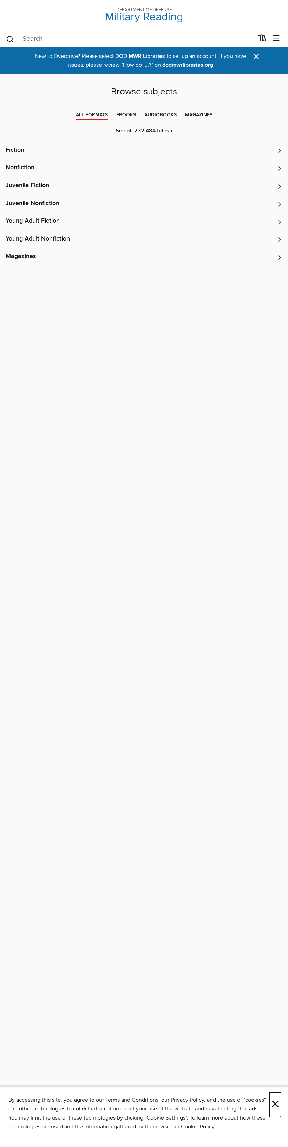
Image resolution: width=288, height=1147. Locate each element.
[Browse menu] (276, 38)
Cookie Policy (197, 1126)
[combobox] (129, 39)
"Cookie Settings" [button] (166, 1117)
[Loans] (261, 39)
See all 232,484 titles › (144, 131)
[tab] (92, 114)
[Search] (10, 38)
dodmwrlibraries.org (187, 65)
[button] (144, 150)
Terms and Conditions (131, 1099)
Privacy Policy (187, 1099)
